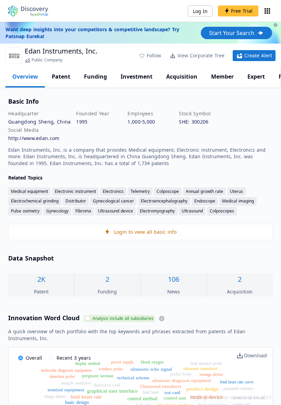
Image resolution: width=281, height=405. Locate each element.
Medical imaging (238, 201)
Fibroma (83, 211)
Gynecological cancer (113, 201)
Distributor (75, 201)
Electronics (113, 191)
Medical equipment (29, 191)
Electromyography (157, 211)
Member (222, 76)
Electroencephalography (164, 201)
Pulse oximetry (25, 211)
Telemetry (140, 191)
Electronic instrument (75, 191)
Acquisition (181, 76)
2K (41, 279)
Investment (136, 76)
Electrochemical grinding (35, 201)
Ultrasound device (115, 211)
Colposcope (168, 191)
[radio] (30, 358)
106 (173, 279)
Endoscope (204, 201)
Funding (95, 76)
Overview (25, 76)
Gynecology (57, 211)
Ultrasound (192, 211)
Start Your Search (231, 33)
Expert (256, 76)
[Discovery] (28, 10)
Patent (61, 76)
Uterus (236, 191)
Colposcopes (222, 211)
